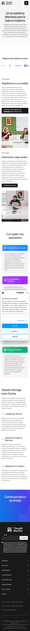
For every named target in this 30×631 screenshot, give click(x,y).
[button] (15, 560)
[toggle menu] (26, 3)
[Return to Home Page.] (15, 529)
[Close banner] (27, 292)
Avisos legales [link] (6, 606)
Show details (21, 320)
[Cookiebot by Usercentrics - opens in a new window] (17, 293)
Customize (14, 331)
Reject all (15, 336)
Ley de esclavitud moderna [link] (9, 610)
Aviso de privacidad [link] (17, 606)
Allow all (15, 326)
